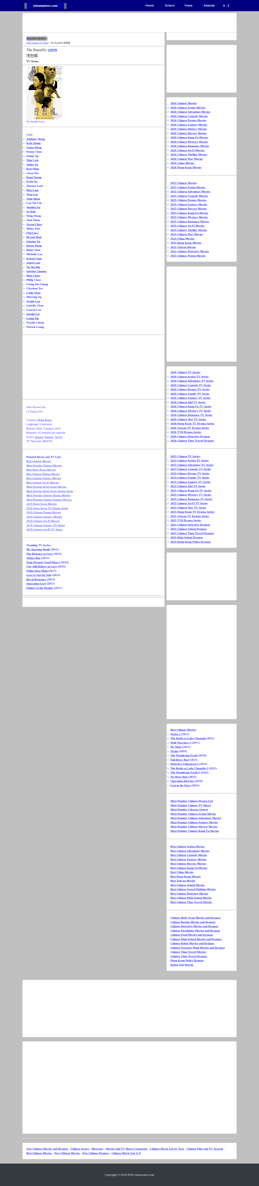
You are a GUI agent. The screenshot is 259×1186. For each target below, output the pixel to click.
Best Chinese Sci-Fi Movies (42, 482)
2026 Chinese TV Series (185, 372)
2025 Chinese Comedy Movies (189, 195)
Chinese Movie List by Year (167, 1148)
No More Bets (179, 776)
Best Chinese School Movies (187, 885)
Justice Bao (33, 557)
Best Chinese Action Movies (187, 846)
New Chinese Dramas (95, 1153)
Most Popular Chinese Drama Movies (48, 495)
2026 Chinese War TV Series (188, 419)
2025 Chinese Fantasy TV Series (190, 482)
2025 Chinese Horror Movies (188, 208)
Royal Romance (36, 579)
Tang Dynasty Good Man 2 (43, 562)
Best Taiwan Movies (182, 880)
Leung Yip (32, 318)
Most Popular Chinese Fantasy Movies (49, 499)
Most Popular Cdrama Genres (189, 809)
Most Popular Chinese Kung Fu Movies (194, 830)
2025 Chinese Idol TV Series (188, 486)
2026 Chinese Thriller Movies (188, 154)
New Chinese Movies (67, 1153)
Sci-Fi (58, 437)
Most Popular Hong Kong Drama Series (49, 491)
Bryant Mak (34, 237)
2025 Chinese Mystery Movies (189, 217)
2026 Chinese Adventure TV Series (191, 380)
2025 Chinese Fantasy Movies (188, 204)
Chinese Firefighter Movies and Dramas (195, 930)
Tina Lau (32, 194)
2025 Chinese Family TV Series (189, 477)
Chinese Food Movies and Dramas (191, 934)
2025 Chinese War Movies (186, 234)
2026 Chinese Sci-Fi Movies (187, 150)
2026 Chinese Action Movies (187, 107)
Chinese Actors (80, 1148)
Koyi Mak (32, 168)
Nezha (174, 751)
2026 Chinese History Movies (188, 128)
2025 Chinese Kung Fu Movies (189, 213)
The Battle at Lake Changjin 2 (189, 768)
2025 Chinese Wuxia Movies (188, 255)
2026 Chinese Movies (183, 103)
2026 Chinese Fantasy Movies (188, 124)
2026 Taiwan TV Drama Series (189, 427)
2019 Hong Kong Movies (41, 503)
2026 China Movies (182, 163)
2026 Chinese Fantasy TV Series (190, 397)
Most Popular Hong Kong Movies (46, 486)
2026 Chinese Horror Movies (188, 133)
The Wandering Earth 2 (185, 772)
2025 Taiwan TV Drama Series (189, 516)
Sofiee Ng (32, 164)
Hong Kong (45, 419)
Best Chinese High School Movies (191, 897)
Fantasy (49, 437)
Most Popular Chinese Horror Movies (193, 826)
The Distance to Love (39, 553)
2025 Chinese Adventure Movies (190, 191)
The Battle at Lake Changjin (188, 738)
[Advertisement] (114, 22)
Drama (39, 437)
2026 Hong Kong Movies (185, 167)
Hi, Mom (176, 746)
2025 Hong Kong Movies (185, 242)
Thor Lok (32, 160)
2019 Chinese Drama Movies (43, 512)
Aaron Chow (34, 224)
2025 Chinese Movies (183, 183)
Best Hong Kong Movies (41, 469)
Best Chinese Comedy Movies (188, 855)
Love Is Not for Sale (38, 575)
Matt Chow (33, 275)
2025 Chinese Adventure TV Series (191, 464)
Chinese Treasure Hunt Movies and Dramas (197, 947)
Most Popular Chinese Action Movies (193, 813)
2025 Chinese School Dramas (188, 528)
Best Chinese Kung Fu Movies (188, 868)
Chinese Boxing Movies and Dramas (192, 922)
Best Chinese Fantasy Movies (43, 478)
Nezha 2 (175, 734)
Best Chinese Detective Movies (189, 893)
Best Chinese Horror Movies (188, 863)
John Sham (33, 198)
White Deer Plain (37, 570)
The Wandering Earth (184, 755)
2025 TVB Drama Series (185, 520)
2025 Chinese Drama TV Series (190, 473)
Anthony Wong (35, 138)
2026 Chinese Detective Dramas (190, 436)
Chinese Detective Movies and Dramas (194, 926)
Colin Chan (33, 292)
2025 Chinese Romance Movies (189, 221)
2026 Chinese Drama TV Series (190, 389)
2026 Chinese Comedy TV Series (190, 385)
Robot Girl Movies (182, 964)
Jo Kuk (30, 211)
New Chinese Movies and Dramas (47, 1148)
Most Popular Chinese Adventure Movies (195, 818)
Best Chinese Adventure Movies (190, 850)
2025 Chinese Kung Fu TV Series (190, 490)
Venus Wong (34, 147)
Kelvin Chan (34, 258)
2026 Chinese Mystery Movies (189, 141)
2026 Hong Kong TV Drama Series (192, 423)
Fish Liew (32, 232)
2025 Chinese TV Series (185, 456)
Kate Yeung (33, 143)
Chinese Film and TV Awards (205, 1148)
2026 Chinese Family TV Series (189, 393)
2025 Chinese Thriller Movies (188, 230)
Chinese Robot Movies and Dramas (192, 943)
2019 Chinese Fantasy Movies (44, 516)
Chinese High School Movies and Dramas (196, 939)
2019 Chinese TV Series (37, 43)
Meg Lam (32, 190)
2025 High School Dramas (186, 537)
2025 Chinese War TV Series (188, 507)
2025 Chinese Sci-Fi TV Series (189, 503)
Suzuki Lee (33, 314)
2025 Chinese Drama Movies (188, 200)
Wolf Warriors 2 (180, 742)
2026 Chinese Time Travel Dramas (192, 440)
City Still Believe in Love (41, 566)
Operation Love (36, 583)
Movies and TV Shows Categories (127, 1148)
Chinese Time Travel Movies (188, 951)
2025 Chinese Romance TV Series (191, 499)
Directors (97, 1148)
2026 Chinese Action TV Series (189, 376)
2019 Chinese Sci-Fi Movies (43, 520)
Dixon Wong (34, 245)
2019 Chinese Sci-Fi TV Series (44, 529)
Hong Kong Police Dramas (187, 960)
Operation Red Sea (182, 781)
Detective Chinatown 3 (184, 763)
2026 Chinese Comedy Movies (189, 116)
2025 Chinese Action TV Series (189, 460)
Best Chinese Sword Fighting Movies (193, 889)
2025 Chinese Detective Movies (189, 251)
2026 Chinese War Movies (186, 158)
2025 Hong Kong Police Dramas (190, 541)
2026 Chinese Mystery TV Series (190, 410)
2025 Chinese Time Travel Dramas (192, 533)
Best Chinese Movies (38, 461)
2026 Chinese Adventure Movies (190, 111)
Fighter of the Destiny (39, 587)
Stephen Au (33, 207)
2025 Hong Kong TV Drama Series (192, 511)
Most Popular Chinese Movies (44, 465)
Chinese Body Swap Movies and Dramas (195, 917)
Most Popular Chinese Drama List (191, 801)
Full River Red (179, 759)
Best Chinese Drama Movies (43, 474)
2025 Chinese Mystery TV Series (190, 494)
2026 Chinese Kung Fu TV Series (190, 406)
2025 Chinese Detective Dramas (190, 524)
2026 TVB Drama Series (185, 432)
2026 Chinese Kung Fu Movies (189, 137)
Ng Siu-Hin (33, 267)
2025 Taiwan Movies (183, 247)
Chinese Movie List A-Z (126, 1153)
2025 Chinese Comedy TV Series (190, 469)
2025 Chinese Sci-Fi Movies (187, 225)
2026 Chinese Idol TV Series (188, 402)
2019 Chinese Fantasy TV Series (45, 525)
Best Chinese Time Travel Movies (191, 902)
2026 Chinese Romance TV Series (191, 415)
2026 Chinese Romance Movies (189, 146)
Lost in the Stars (180, 785)
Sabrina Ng (33, 241)
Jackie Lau (33, 301)
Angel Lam (33, 262)
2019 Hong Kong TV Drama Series (47, 508)
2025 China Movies (182, 238)
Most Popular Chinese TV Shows (190, 805)
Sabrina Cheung (36, 271)
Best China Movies (182, 872)
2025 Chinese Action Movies (187, 187)
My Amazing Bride (38, 549)
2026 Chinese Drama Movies (188, 120)
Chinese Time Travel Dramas (188, 956)
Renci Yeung (34, 177)
